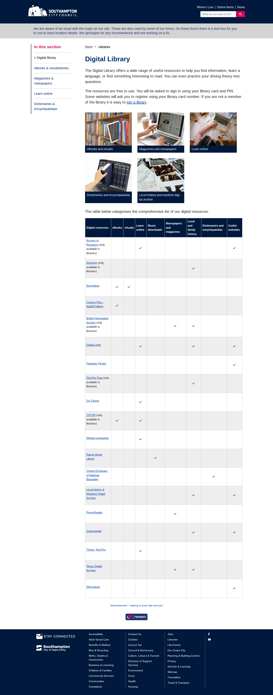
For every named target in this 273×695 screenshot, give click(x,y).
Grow (131, 675)
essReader (94, 512)
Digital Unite (93, 344)
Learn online (43, 94)
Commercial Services (101, 675)
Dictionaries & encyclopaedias (45, 106)
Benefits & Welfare (99, 644)
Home (88, 46)
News (241, 7)
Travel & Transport (178, 682)
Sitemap (172, 671)
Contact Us (134, 634)
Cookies (133, 639)
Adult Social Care (99, 639)
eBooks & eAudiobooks (51, 68)
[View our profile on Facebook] (222, 634)
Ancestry (91, 262)
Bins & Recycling (98, 650)
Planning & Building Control (183, 655)
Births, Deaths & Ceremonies (98, 657)
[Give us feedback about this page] (136, 616)
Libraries (104, 46)
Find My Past (94, 377)
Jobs (170, 634)
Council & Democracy (140, 650)
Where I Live (205, 7)
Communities (96, 681)
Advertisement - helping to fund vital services (136, 605)
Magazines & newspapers (43, 81)
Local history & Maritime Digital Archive (95, 494)
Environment (135, 670)
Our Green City (176, 650)
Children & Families (100, 670)
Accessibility (96, 634)
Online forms (225, 7)
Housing (133, 686)
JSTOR (91, 415)
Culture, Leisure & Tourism (143, 655)
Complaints (95, 686)
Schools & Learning (179, 666)
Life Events (174, 644)
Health (132, 681)
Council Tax (135, 644)
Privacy (172, 661)
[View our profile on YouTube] (222, 640)
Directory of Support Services (140, 663)
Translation (174, 677)
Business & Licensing (101, 665)
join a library (136, 102)
